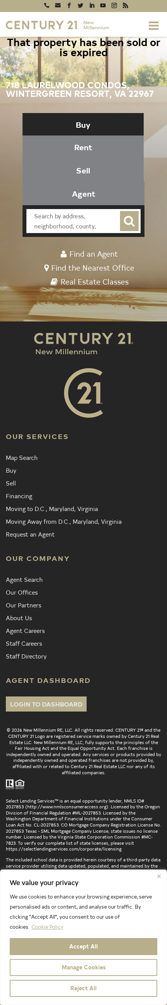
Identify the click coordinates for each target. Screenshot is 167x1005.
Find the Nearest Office (92, 267)
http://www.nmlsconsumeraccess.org (66, 806)
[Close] (159, 876)
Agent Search (24, 579)
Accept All (83, 946)
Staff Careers (24, 643)
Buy (11, 470)
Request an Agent (30, 534)
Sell (11, 482)
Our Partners (23, 604)
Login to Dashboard (46, 704)
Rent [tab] (83, 147)
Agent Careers (25, 630)
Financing (19, 495)
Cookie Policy (47, 926)
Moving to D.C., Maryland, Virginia (52, 508)
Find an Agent (94, 254)
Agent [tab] (84, 193)
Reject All (83, 988)
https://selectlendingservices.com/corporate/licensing (64, 849)
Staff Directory (26, 656)
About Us (19, 617)
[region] (83, 937)
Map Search (22, 457)
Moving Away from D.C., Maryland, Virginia (64, 521)
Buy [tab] (83, 124)
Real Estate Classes (95, 281)
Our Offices (22, 592)
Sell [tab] (83, 170)
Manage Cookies (84, 967)
